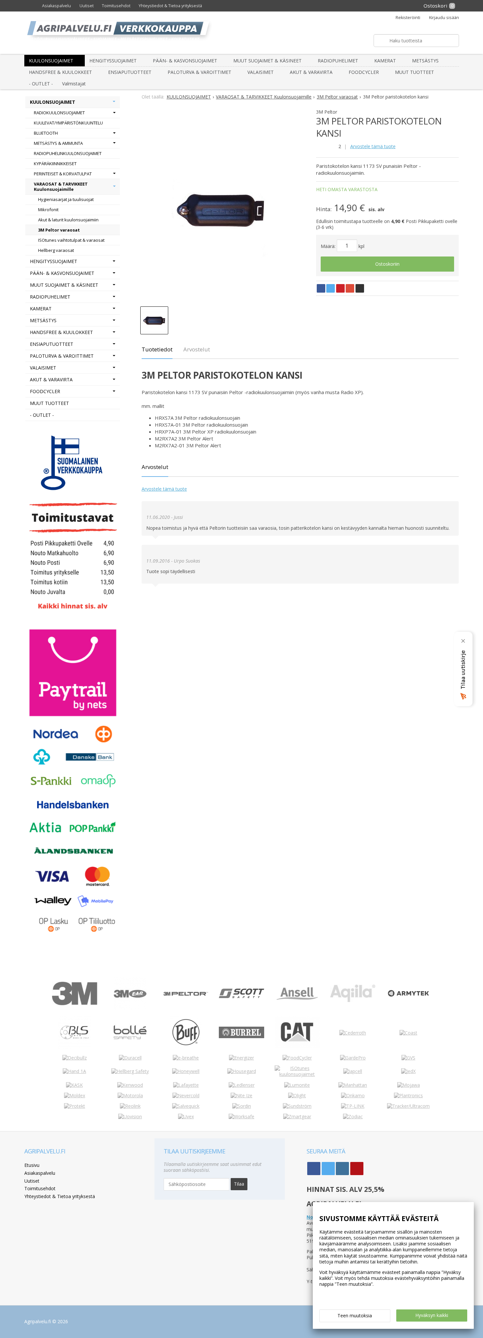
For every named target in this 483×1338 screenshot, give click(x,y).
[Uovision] (130, 1116)
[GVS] (408, 1058)
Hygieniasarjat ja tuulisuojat (66, 199)
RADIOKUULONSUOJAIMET (59, 113)
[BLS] (74, 1047)
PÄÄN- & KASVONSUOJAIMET (185, 60)
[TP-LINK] (352, 1106)
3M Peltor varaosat (59, 230)
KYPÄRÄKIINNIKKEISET (55, 164)
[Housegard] (241, 1071)
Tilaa (239, 1184)
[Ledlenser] (242, 1085)
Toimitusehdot (116, 6)
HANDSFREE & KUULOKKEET (60, 72)
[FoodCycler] (297, 1058)
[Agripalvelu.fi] (244, 33)
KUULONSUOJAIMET (51, 60)
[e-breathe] (186, 1058)
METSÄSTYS (425, 60)
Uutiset (87, 6)
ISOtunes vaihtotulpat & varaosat (71, 240)
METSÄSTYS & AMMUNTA (58, 143)
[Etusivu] (31, 5)
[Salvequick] (185, 1106)
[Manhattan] (352, 1085)
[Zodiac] (353, 1116)
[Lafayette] (186, 1085)
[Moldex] (74, 1095)
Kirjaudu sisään (444, 17)
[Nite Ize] (241, 1095)
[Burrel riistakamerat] (241, 1036)
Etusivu (31, 1165)
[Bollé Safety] (130, 1047)
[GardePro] (353, 1058)
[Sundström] (297, 1106)
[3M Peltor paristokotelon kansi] (221, 209)
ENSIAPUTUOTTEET (129, 72)
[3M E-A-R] (130, 1008)
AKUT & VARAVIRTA (311, 72)
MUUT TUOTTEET (414, 72)
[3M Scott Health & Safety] (241, 996)
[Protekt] (74, 1106)
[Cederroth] (352, 1033)
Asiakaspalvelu (56, 6)
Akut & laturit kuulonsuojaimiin (68, 220)
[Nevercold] (185, 1095)
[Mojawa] (408, 1085)
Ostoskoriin (387, 264)
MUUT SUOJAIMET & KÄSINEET (267, 60)
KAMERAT (385, 60)
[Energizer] (241, 1058)
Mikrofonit (48, 209)
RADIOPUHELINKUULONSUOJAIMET (68, 153)
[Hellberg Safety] (130, 1071)
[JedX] (408, 1071)
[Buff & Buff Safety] (186, 1047)
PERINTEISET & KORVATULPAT (63, 174)
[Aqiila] (352, 1000)
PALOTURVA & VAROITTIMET (199, 72)
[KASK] (74, 1085)
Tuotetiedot (157, 349)
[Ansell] (297, 998)
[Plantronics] (408, 1095)
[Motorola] (130, 1095)
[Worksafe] (241, 1116)
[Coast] (408, 1033)
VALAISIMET (260, 72)
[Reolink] (130, 1106)
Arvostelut (196, 349)
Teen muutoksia (354, 1315)
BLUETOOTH (46, 133)
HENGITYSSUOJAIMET (113, 60)
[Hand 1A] (74, 1071)
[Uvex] (186, 1116)
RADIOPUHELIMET (338, 60)
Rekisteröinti (408, 17)
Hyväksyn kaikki (431, 1315)
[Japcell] (352, 1071)
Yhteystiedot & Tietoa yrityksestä (170, 6)
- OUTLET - (41, 83)
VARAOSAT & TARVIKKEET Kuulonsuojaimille (61, 186)
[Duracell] (130, 1058)
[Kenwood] (130, 1085)
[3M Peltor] (185, 994)
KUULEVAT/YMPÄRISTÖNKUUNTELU (68, 123)
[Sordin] (241, 1106)
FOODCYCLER (364, 72)
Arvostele (373, 146)
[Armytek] (408, 997)
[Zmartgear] (297, 1116)
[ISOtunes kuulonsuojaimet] (297, 1074)
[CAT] (297, 1046)
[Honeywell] (185, 1071)
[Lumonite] (297, 1085)
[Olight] (297, 1095)
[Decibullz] (74, 1058)
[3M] (74, 1003)
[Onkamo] (353, 1095)
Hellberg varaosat (56, 250)
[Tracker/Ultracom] (408, 1106)
